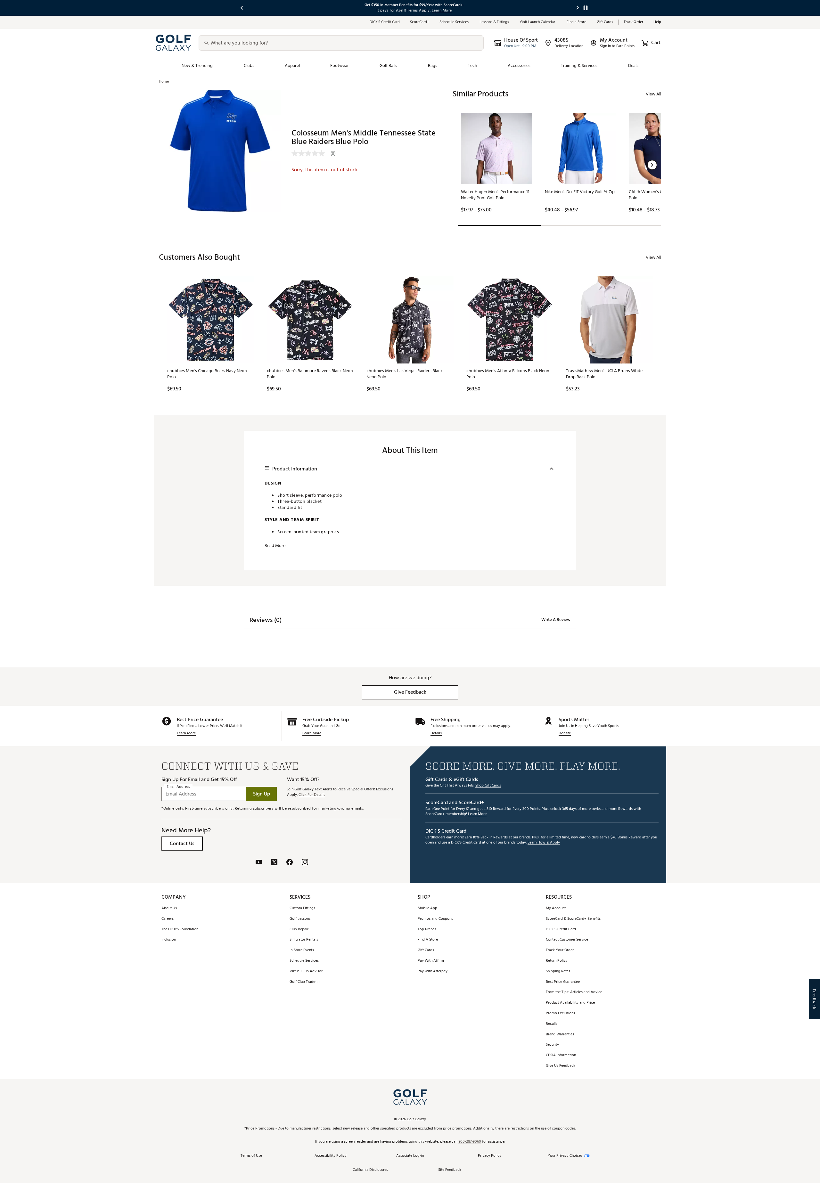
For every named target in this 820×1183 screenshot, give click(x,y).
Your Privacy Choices (565, 1156)
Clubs (249, 65)
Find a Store (576, 22)
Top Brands (427, 929)
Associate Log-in (410, 1156)
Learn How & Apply (544, 842)
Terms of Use (251, 1156)
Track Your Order (560, 950)
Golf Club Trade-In (304, 982)
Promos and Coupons (435, 919)
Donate (565, 733)
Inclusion (168, 939)
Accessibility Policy (331, 1156)
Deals (633, 65)
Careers (167, 919)
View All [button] (653, 94)
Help (657, 22)
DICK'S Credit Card (561, 929)
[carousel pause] (585, 7)
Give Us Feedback (560, 1066)
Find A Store (428, 939)
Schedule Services (454, 22)
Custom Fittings (302, 908)
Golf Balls (389, 65)
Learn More (186, 733)
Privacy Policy (489, 1156)
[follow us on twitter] (274, 863)
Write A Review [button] (555, 619)
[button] (652, 165)
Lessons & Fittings (495, 22)
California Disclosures (370, 1170)
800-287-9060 (469, 1142)
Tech (472, 65)
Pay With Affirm (431, 961)
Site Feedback (449, 1170)
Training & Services (579, 65)
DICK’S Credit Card (385, 22)
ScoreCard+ (419, 22)
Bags (432, 65)
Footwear (339, 65)
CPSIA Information (561, 1055)
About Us (169, 908)
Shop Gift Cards (488, 785)
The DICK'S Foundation (179, 929)
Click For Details (312, 795)
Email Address (178, 787)
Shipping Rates (558, 971)
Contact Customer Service (567, 939)
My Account (556, 908)
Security (552, 1045)
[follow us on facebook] (289, 863)
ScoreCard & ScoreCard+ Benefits (573, 919)
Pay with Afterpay (432, 971)
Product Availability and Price (570, 1003)
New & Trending (197, 65)
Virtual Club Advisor (306, 971)
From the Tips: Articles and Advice (574, 992)
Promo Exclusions (560, 1013)
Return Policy (557, 961)
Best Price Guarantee (563, 982)
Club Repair (299, 929)
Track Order (633, 22)
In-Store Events (302, 950)
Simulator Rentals (304, 939)
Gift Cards (605, 22)
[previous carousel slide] (242, 7)
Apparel (292, 65)
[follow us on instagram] (305, 863)
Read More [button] (275, 546)
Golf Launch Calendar (538, 22)
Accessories (519, 65)
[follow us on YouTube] (259, 863)
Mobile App (427, 908)
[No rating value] (311, 153)
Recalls (551, 1024)
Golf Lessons (300, 919)
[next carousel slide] (578, 7)
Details (436, 733)
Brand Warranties (560, 1034)
